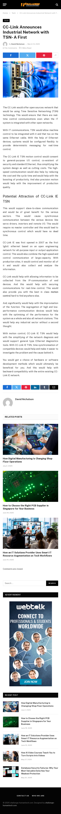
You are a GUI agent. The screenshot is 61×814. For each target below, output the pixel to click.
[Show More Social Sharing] (55, 55)
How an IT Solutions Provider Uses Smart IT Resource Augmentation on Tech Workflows (39, 738)
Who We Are (38, 796)
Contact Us (23, 796)
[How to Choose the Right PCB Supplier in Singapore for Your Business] (30, 486)
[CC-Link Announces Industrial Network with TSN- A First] (30, 79)
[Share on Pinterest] (44, 55)
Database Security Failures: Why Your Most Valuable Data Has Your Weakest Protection (39, 771)
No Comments (11, 48)
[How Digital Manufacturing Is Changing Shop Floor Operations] (30, 439)
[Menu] (5, 4)
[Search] (56, 4)
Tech (6, 20)
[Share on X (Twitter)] (27, 55)
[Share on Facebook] (11, 55)
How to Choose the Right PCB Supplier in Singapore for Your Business (36, 721)
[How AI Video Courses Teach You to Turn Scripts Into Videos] (11, 756)
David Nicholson (18, 44)
